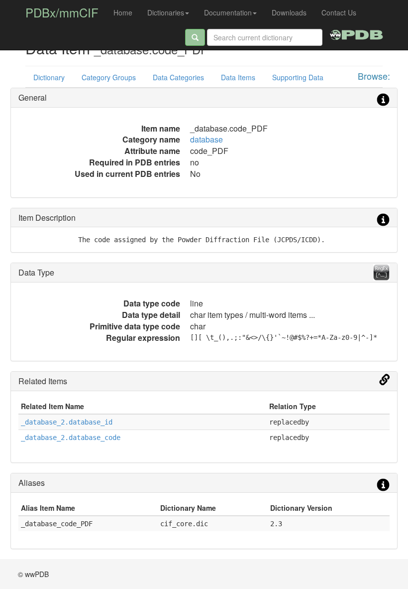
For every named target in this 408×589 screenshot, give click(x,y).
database (206, 139)
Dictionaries (165, 12)
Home (122, 12)
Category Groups (109, 77)
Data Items (238, 77)
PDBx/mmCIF (62, 12)
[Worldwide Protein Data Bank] (356, 33)
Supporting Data (297, 77)
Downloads (289, 12)
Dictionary (49, 77)
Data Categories (178, 77)
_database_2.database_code (70, 438)
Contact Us (338, 12)
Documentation (228, 12)
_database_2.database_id (66, 422)
